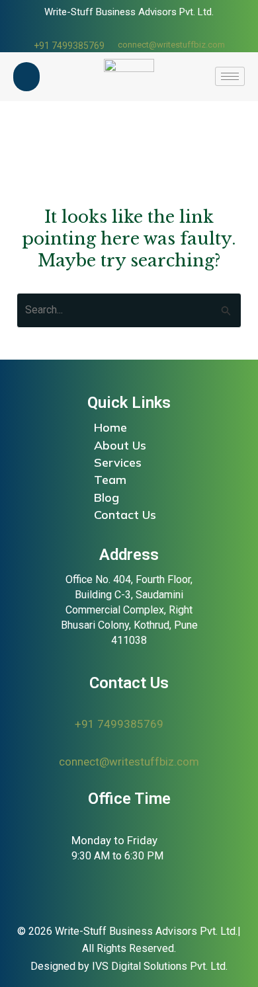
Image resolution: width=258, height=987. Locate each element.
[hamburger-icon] (230, 76)
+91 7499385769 (69, 45)
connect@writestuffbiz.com (171, 45)
